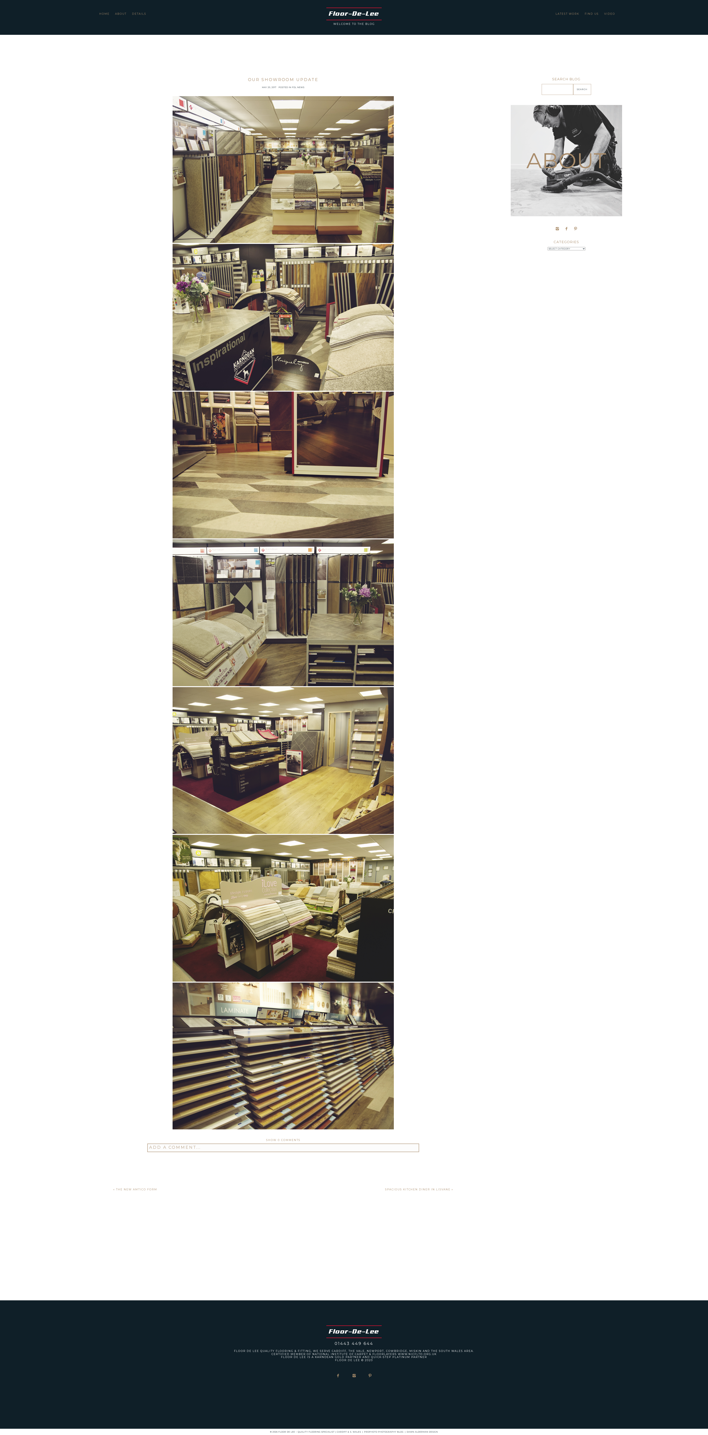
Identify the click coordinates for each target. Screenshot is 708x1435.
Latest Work (567, 13)
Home (104, 13)
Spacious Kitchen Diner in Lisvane (417, 1189)
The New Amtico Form (136, 1189)
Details (139, 13)
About (120, 13)
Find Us (592, 13)
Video (609, 13)
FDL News (298, 87)
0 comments (283, 1140)
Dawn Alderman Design (422, 1432)
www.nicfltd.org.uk (417, 1354)
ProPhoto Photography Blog (384, 1432)
